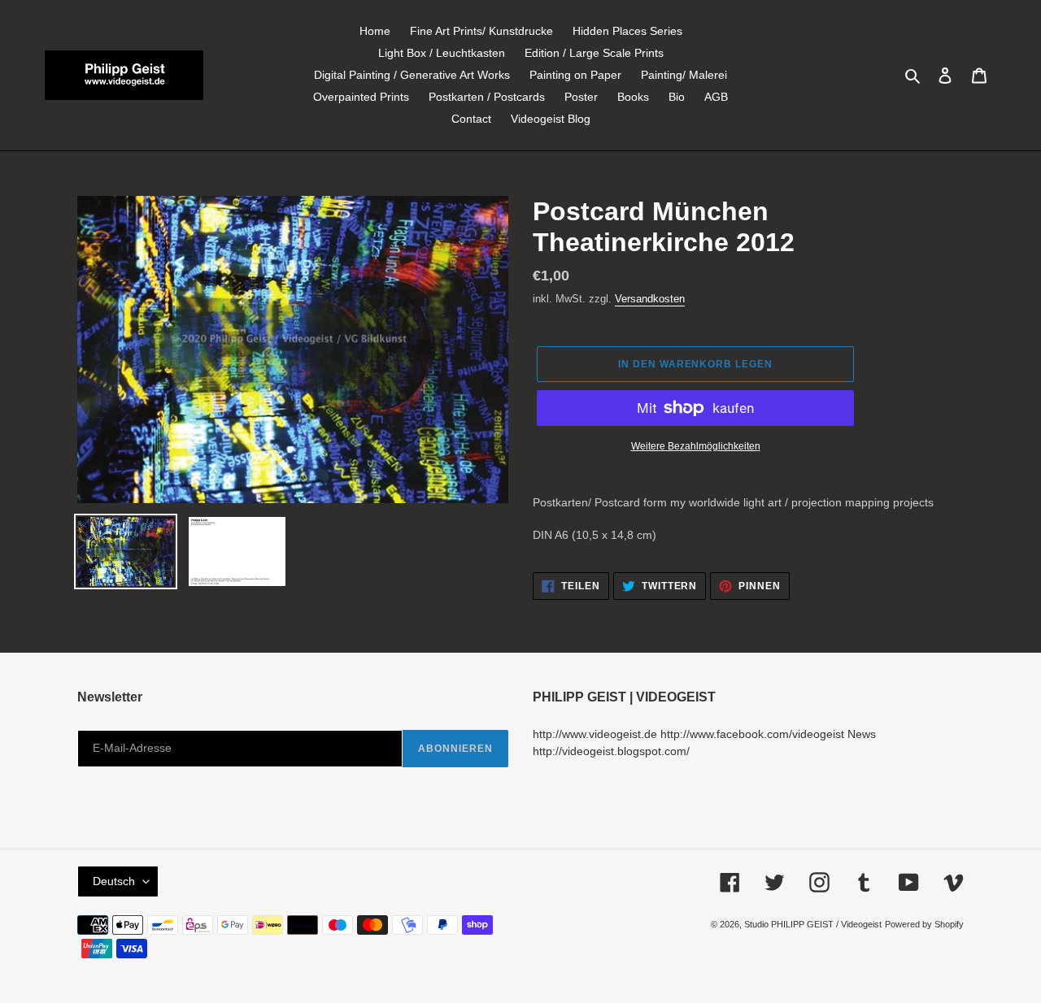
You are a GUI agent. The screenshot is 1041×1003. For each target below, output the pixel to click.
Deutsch (114, 881)
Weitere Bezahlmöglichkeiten (695, 446)
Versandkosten (650, 299)
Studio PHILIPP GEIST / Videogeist (813, 924)
